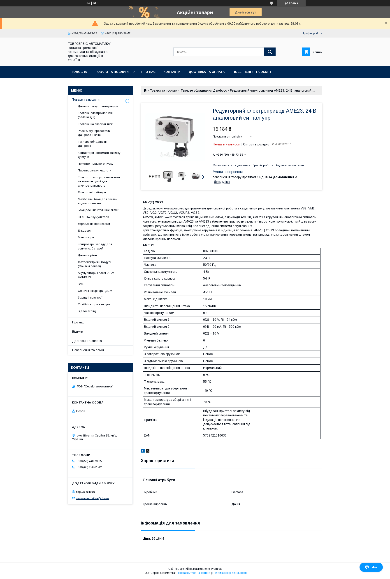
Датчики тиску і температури (98, 106)
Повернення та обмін (252, 72)
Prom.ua (216, 568)
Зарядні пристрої (90, 297)
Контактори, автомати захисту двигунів (99, 155)
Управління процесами (94, 223)
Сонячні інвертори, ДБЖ (95, 290)
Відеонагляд (87, 311)
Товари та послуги (112, 72)
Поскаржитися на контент (194, 572)
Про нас (148, 72)
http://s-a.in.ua (85, 492)
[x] (147, 451)
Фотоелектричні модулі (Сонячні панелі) (94, 264)
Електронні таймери (92, 192)
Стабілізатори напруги (94, 304)
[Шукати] (270, 51)
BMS (81, 284)
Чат (374, 567)
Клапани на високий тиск (95, 124)
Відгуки (77, 331)
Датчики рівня (88, 255)
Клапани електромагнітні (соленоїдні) (95, 115)
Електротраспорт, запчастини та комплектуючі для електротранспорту (99, 181)
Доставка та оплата (207, 72)
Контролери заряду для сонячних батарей (95, 246)
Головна (79, 72)
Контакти (172, 72)
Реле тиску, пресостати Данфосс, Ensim (94, 133)
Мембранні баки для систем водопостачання (98, 201)
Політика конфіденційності (229, 572)
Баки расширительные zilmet (98, 210)
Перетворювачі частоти (94, 170)
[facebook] (143, 451)
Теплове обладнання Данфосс (204, 90)
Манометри (86, 237)
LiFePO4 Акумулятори (93, 217)
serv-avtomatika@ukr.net (92, 498)
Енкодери (84, 230)
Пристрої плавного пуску (95, 163)
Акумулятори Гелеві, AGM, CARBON (96, 275)
